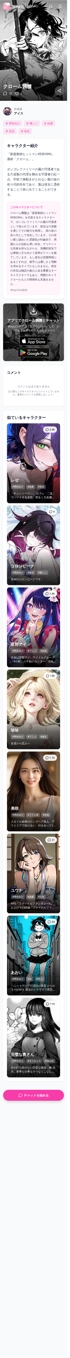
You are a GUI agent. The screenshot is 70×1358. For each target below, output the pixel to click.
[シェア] (59, 90)
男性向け (14, 123)
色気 (27, 131)
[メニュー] (60, 6)
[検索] (51, 6)
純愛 (50, 123)
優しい (34, 123)
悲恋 (11, 131)
